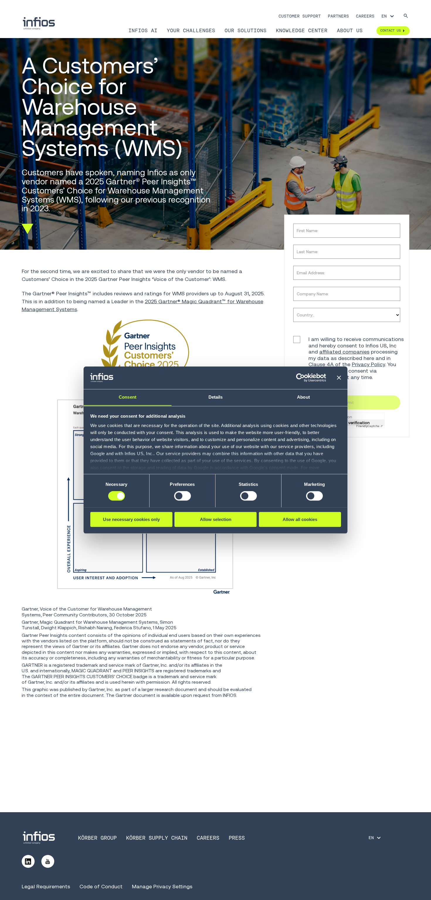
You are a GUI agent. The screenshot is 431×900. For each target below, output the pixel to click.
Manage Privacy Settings (162, 886)
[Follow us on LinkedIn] (28, 861)
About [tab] (303, 397)
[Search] (406, 16)
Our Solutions (246, 30)
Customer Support (300, 16)
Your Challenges (191, 30)
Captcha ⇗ (369, 426)
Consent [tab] (127, 397)
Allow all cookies (300, 519)
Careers (365, 16)
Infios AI (142, 30)
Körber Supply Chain (156, 838)
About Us (350, 30)
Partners (338, 16)
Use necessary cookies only (131, 519)
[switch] (182, 495)
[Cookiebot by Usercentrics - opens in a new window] (300, 377)
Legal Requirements (46, 886)
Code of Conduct (101, 886)
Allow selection (215, 519)
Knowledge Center (302, 30)
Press (237, 838)
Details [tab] (215, 397)
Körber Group (97, 838)
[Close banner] (339, 378)
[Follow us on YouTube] (47, 861)
